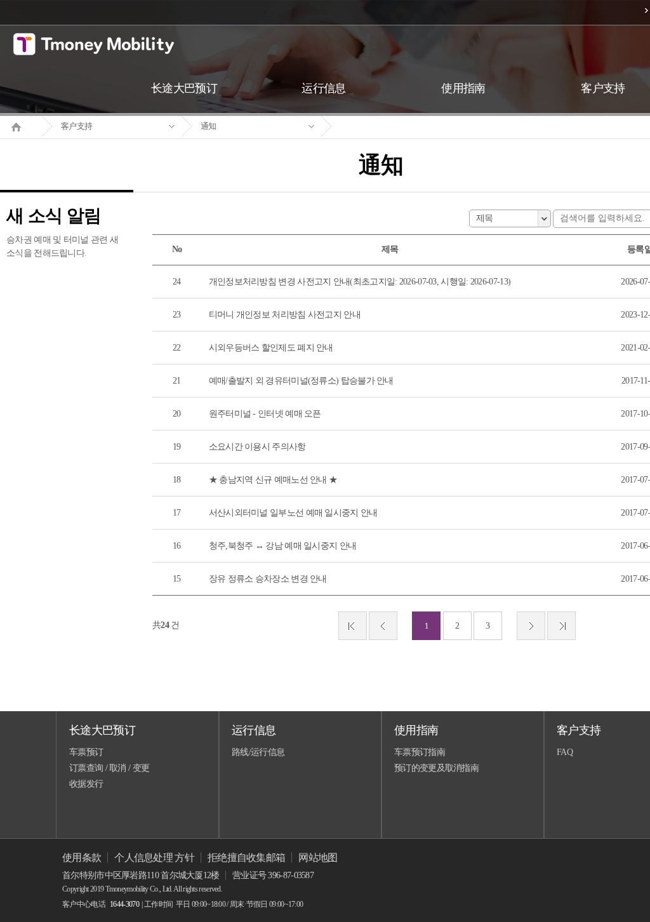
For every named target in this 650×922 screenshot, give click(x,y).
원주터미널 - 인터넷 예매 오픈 (265, 413)
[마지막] (561, 625)
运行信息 (253, 730)
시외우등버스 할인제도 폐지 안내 (271, 347)
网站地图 (317, 857)
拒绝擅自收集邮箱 (246, 857)
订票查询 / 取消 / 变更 (109, 768)
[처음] (352, 625)
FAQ (565, 752)
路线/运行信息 (258, 752)
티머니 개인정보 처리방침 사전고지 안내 (285, 314)
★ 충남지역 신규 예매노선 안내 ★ (273, 479)
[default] (391, 126)
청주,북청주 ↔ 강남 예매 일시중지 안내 (283, 546)
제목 (484, 218)
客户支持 (76, 126)
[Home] (21, 125)
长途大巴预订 (102, 730)
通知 (208, 126)
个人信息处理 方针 (154, 857)
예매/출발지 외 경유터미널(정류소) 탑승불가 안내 (301, 380)
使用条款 (81, 857)
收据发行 (86, 784)
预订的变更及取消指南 (436, 768)
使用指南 (416, 730)
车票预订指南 (419, 752)
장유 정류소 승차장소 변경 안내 (268, 579)
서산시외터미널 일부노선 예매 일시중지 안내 (293, 513)
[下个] (531, 625)
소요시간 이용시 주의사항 (257, 446)
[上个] (383, 625)
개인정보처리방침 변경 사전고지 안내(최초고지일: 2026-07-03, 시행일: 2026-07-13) (360, 281)
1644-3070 (124, 904)
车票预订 (86, 752)
